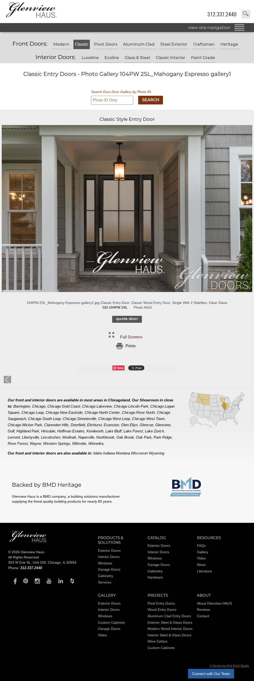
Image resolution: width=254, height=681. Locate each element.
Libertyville (30, 437)
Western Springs (56, 443)
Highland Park (27, 431)
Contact (203, 616)
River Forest (18, 443)
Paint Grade (203, 57)
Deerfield (78, 425)
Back (7, 379)
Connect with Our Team (211, 674)
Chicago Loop (32, 412)
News (201, 565)
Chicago (38, 406)
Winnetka (95, 443)
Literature (204, 571)
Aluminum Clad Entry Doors (169, 616)
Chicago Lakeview (97, 406)
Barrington (21, 406)
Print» (131, 346)
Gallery (202, 552)
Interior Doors (109, 557)
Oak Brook (125, 437)
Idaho (97, 453)
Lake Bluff (113, 431)
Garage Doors (109, 569)
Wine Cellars (157, 641)
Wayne (35, 443)
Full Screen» (131, 337)
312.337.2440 (222, 14)
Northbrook (105, 437)
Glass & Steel (137, 57)
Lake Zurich (154, 431)
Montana (123, 453)
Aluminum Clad (139, 44)
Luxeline (90, 57)
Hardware (155, 577)
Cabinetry (105, 576)
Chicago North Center (102, 412)
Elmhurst (94, 425)
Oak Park (144, 437)
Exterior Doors (109, 550)
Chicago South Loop (44, 419)
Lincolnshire (50, 437)
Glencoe (146, 425)
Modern (61, 44)
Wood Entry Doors (162, 610)
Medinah (69, 437)
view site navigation (209, 27)
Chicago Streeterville (79, 419)
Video (201, 558)
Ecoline (111, 57)
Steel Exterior (174, 44)
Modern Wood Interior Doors (170, 629)
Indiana (109, 453)
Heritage (229, 44)
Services (104, 582)
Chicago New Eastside (64, 412)
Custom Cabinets (111, 622)
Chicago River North (138, 412)
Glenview (162, 425)
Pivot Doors (105, 44)
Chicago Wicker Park (25, 425)
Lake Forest (133, 431)
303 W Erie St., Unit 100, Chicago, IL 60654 (42, 562)
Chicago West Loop (114, 419)
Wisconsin (139, 453)
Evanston (111, 425)
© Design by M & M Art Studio (229, 666)
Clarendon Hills (56, 425)
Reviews (203, 610)
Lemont (14, 437)
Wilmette (79, 443)
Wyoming (156, 453)
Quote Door (127, 318)
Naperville (86, 437)
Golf (11, 431)
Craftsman (204, 44)
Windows (105, 563)
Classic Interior (170, 57)
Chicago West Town (148, 419)
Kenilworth (95, 431)
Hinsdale (48, 431)
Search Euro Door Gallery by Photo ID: (121, 92)
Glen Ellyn (129, 425)
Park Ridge (163, 437)
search (246, 14)
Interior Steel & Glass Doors (169, 635)
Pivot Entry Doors (161, 603)
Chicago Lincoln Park (131, 406)
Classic (81, 44)
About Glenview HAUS (214, 603)
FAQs (201, 546)
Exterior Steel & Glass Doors (170, 622)
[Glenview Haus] (14, 580)
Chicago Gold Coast (63, 406)
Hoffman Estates (71, 431)
